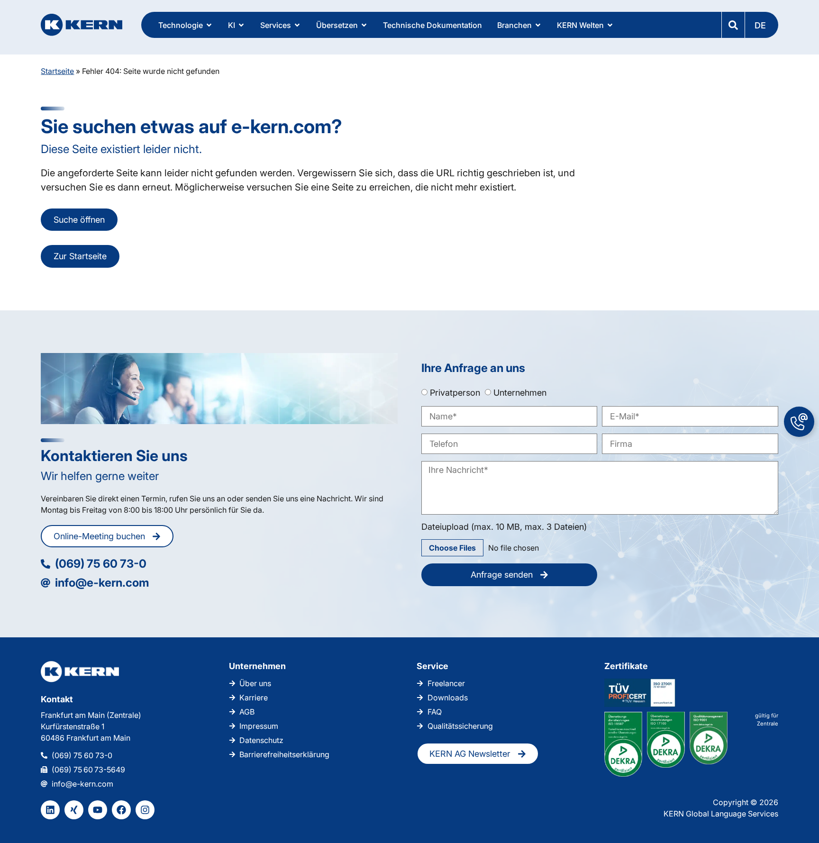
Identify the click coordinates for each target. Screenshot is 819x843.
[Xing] (73, 809)
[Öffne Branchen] (538, 25)
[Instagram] (145, 809)
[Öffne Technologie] (209, 25)
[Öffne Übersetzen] (364, 25)
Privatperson (455, 392)
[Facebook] (121, 809)
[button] (761, 25)
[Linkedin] (50, 809)
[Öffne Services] (297, 25)
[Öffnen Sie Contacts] (799, 422)
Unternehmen (519, 392)
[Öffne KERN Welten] (610, 25)
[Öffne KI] (241, 25)
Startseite (57, 71)
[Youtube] (97, 809)
